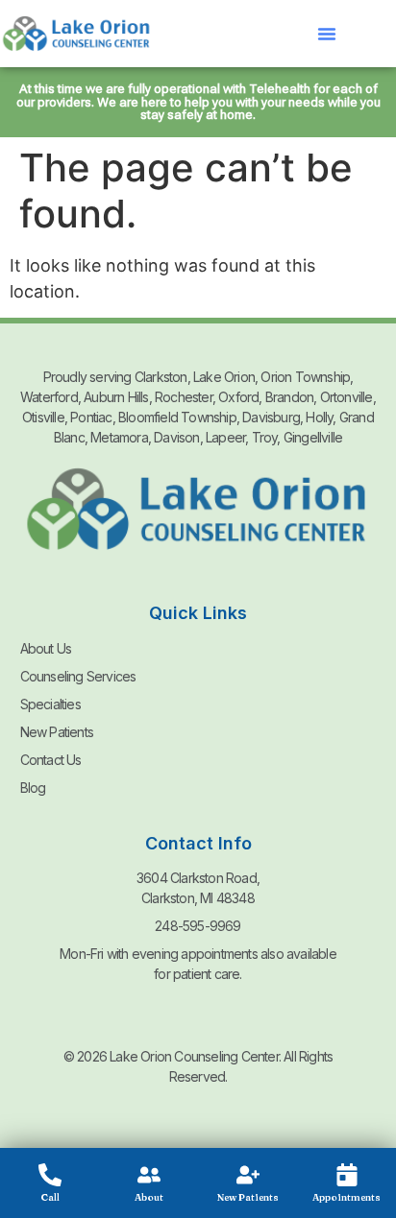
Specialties (50, 704)
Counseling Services (78, 676)
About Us (46, 648)
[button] (326, 33)
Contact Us (51, 760)
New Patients (56, 732)
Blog (33, 787)
